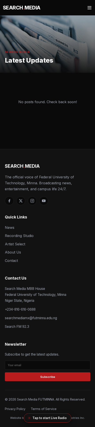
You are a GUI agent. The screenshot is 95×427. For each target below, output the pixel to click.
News (9, 227)
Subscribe (47, 377)
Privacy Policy (15, 409)
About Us (13, 252)
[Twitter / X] (20, 200)
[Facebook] (9, 200)
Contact (11, 260)
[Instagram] (32, 200)
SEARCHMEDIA (21, 8)
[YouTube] (43, 200)
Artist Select (15, 244)
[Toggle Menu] (89, 7)
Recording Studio (19, 235)
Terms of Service (44, 409)
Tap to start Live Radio (49, 418)
